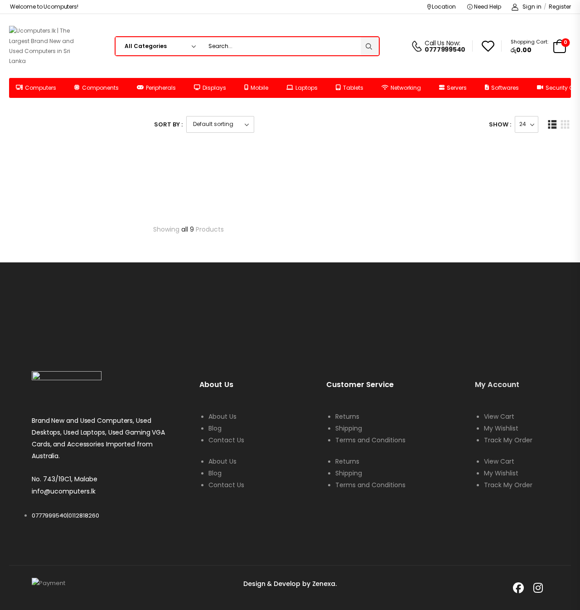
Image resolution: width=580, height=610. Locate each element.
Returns (347, 416)
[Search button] (370, 46)
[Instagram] (538, 588)
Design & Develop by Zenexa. (289, 583)
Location (444, 6)
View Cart (499, 416)
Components (100, 88)
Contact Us (226, 440)
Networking (406, 88)
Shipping (348, 428)
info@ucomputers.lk (64, 491)
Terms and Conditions (370, 440)
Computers (40, 88)
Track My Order (508, 440)
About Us (222, 416)
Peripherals (161, 88)
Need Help (487, 6)
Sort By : (168, 124)
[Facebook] (518, 588)
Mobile (259, 88)
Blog (215, 428)
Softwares (505, 88)
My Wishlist (501, 428)
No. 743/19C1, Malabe (64, 479)
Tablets (353, 88)
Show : (500, 124)
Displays (214, 88)
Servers (457, 88)
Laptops (306, 88)
